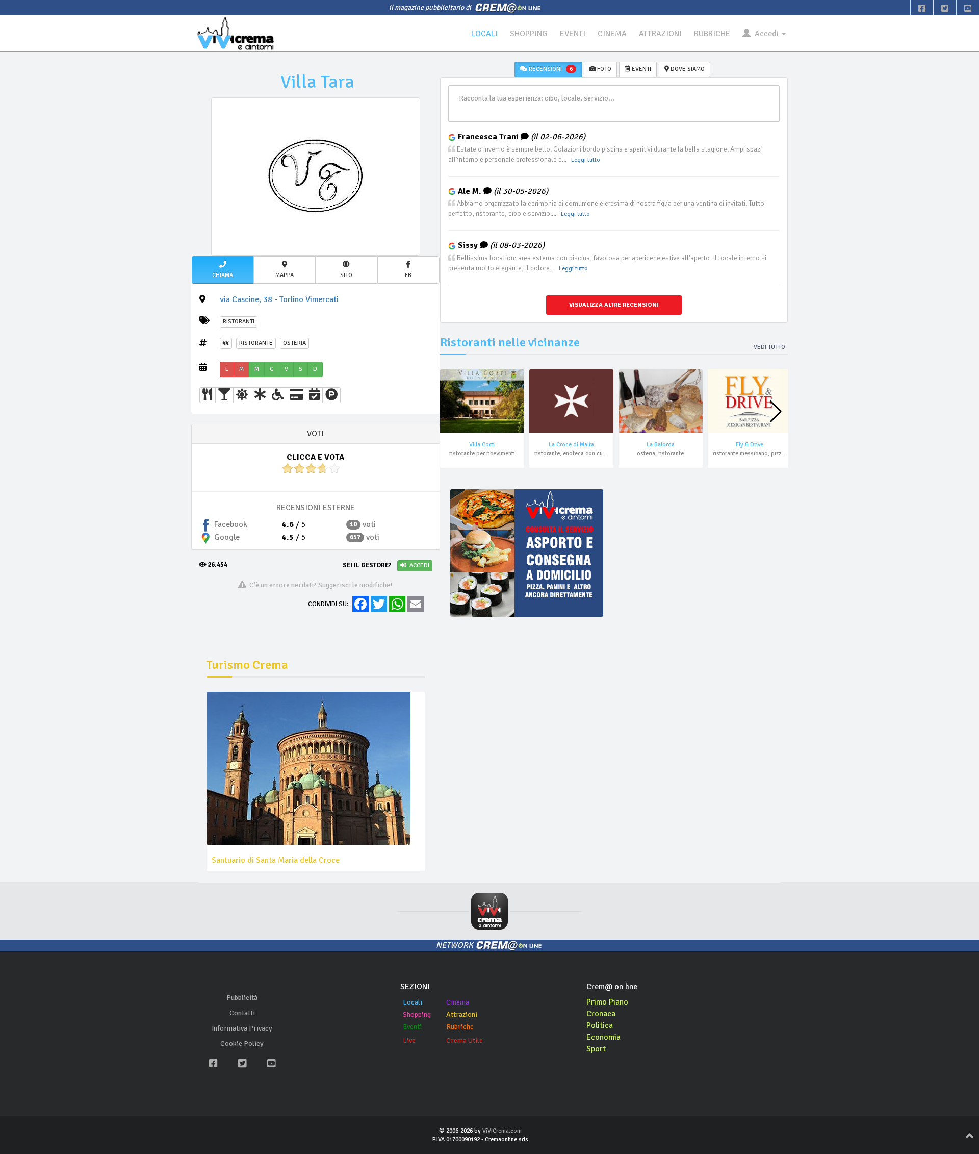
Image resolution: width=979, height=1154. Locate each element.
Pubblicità (241, 997)
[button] (222, 270)
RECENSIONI (550, 69)
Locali (412, 1002)
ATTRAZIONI (660, 34)
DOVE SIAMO (687, 69)
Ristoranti (238, 321)
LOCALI (484, 34)
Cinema (457, 1002)
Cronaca (600, 1014)
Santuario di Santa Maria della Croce (276, 860)
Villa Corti (482, 444)
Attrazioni (461, 1014)
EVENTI (572, 34)
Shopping (417, 1014)
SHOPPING (529, 34)
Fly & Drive (749, 444)
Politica (599, 1025)
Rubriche (460, 1026)
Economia (603, 1037)
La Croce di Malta (571, 444)
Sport (596, 1049)
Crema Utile (464, 1040)
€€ (226, 343)
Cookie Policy (242, 1043)
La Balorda (661, 444)
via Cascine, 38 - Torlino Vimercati (279, 299)
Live (409, 1040)
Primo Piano (607, 1002)
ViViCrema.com (502, 1131)
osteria (294, 343)
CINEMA (612, 34)
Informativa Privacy (242, 1028)
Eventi (412, 1026)
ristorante (256, 343)
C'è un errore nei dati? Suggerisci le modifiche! (319, 584)
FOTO (603, 69)
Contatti (242, 1013)
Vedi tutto (769, 347)
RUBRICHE (712, 34)
